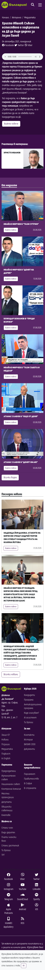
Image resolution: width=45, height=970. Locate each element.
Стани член (7, 827)
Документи (29, 749)
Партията (7, 764)
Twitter (20, 45)
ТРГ (3, 855)
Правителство (31, 778)
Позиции (6, 744)
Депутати (7, 802)
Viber (29, 45)
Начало (5, 17)
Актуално (16, 17)
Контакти (29, 734)
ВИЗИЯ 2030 (29, 744)
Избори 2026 (30, 688)
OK (24, 965)
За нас (27, 728)
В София (28, 783)
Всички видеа (10, 477)
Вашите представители (32, 766)
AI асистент (30, 717)
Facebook (9, 45)
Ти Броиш (28, 722)
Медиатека (30, 17)
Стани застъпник (10, 845)
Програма (28, 699)
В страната (30, 788)
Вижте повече (11, 123)
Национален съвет (11, 784)
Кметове (6, 815)
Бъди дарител (8, 832)
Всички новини (11, 674)
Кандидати (29, 695)
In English (6, 758)
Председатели (9, 771)
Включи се (7, 821)
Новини (5, 739)
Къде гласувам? (31, 712)
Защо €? (6, 734)
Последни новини (12, 494)
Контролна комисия (11, 788)
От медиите (9, 185)
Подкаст (6, 753)
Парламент (29, 774)
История (28, 739)
